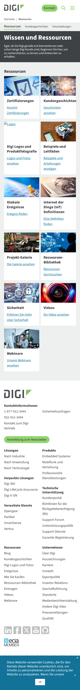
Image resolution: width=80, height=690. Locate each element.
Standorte (49, 594)
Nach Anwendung (16, 462)
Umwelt (47, 571)
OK (40, 682)
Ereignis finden (17, 214)
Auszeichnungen (53, 559)
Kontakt (49, 8)
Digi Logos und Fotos (19, 565)
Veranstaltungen (61, 27)
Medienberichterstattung (59, 600)
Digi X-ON (10, 495)
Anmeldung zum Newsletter (27, 439)
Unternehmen (52, 547)
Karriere (47, 565)
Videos (8, 594)
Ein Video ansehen (56, 314)
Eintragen (10, 589)
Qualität (48, 618)
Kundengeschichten (36, 27)
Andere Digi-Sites (54, 606)
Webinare (10, 600)
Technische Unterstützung (53, 490)
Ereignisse (11, 571)
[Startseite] (14, 8)
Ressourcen (25, 19)
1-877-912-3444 (15, 411)
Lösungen (11, 450)
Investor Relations (55, 583)
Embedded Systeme (56, 456)
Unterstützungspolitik (57, 525)
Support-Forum (53, 519)
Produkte (49, 450)
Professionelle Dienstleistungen (54, 475)
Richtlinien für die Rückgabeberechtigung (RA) (58, 509)
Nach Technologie (16, 468)
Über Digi (48, 553)
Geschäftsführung (54, 589)
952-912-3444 (13, 417)
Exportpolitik (51, 577)
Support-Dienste (53, 531)
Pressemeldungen (55, 612)
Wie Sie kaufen (14, 577)
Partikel (9, 517)
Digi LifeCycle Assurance (21, 489)
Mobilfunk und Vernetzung (52, 465)
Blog (7, 553)
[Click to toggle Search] (63, 8)
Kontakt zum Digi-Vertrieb (16, 426)
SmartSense (12, 523)
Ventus (9, 529)
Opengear (11, 511)
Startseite (9, 19)
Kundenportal (52, 498)
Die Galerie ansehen (21, 264)
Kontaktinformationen (20, 406)
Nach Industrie (14, 456)
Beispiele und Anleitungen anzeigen (53, 163)
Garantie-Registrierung (58, 537)
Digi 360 (9, 483)
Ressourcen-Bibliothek (20, 583)
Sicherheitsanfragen (56, 411)
